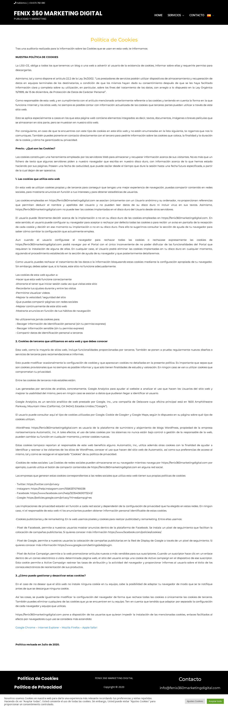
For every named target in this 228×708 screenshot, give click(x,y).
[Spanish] (210, 15)
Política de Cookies (38, 678)
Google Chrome (25, 627)
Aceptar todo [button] (215, 701)
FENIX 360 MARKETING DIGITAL (58, 13)
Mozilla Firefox (71, 627)
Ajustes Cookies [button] (195, 701)
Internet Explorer (48, 627)
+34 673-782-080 (37, 2)
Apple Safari (89, 627)
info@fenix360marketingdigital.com (190, 688)
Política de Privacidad (38, 687)
